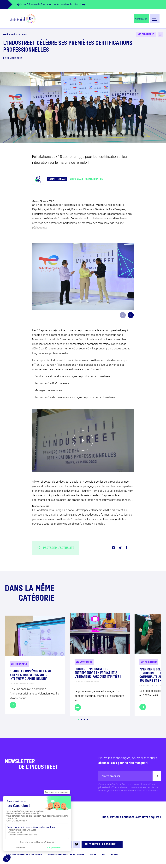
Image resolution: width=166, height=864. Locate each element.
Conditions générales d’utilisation (23, 855)
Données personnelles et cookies (66, 855)
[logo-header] (22, 18)
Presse (115, 855)
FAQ (103, 855)
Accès (93, 855)
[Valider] (157, 776)
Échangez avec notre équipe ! (141, 817)
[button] (78, 719)
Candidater (141, 19)
